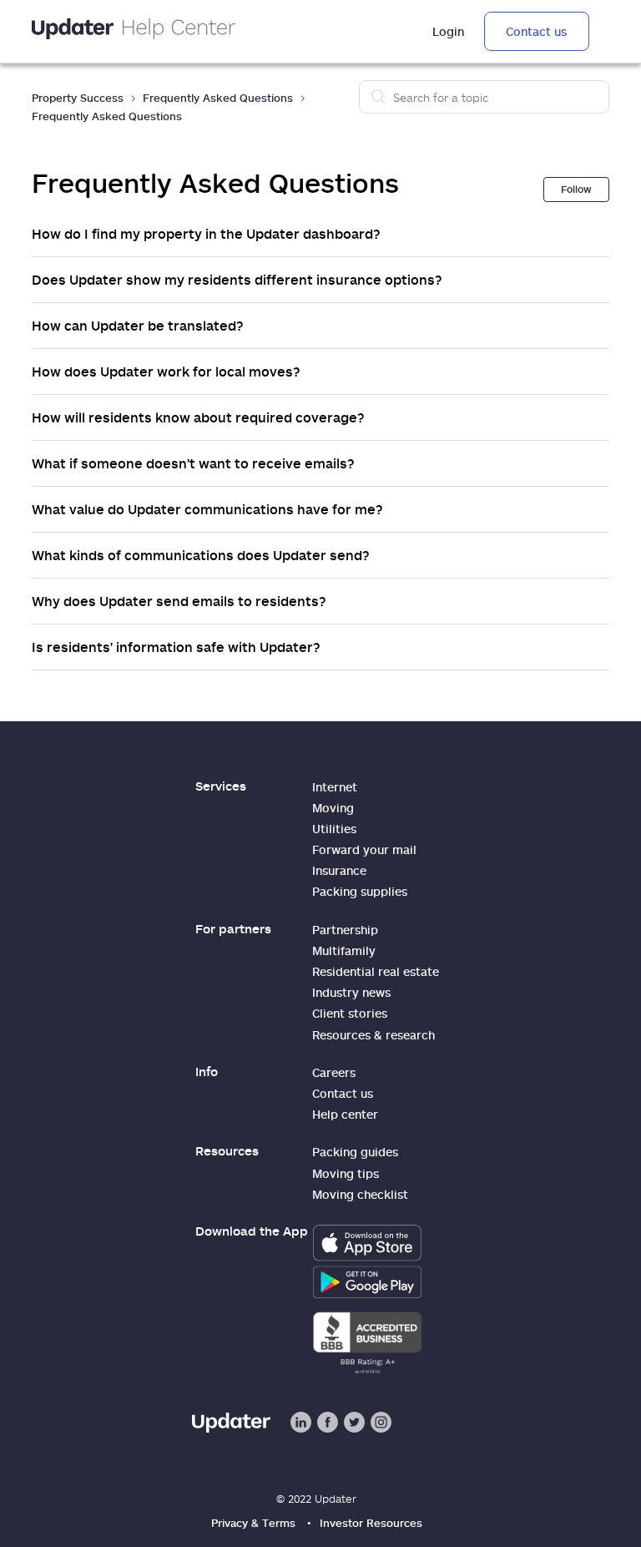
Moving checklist (360, 1194)
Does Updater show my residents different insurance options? (237, 279)
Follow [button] (576, 189)
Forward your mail (364, 849)
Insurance (339, 870)
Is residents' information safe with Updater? (176, 647)
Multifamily (344, 950)
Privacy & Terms (253, 1522)
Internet (334, 787)
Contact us (536, 31)
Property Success (78, 97)
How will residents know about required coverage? (198, 417)
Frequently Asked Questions (218, 97)
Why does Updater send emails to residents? (179, 601)
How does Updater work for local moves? (166, 371)
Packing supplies (359, 891)
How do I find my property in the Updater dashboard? (206, 233)
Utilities (334, 829)
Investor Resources (371, 1522)
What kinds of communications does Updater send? (201, 555)
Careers (334, 1072)
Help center (345, 1114)
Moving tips (345, 1173)
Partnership (345, 930)
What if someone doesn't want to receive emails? (193, 463)
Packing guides (355, 1152)
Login (448, 31)
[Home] (133, 31)
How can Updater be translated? (138, 325)
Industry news (351, 992)
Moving (333, 808)
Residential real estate (375, 971)
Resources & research (373, 1035)
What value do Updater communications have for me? (207, 509)
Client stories (349, 1013)
